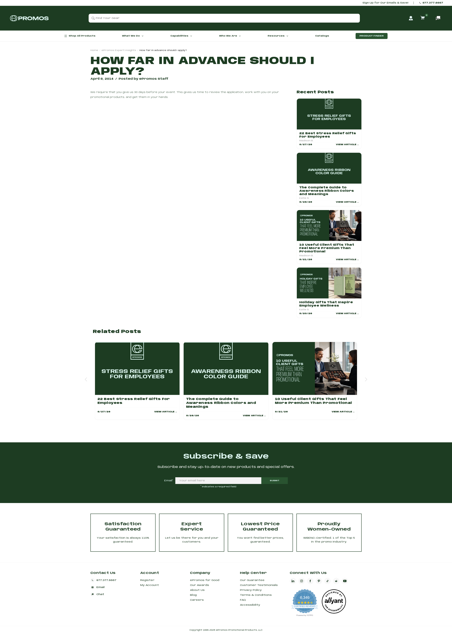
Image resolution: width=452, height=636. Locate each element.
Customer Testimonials (259, 585)
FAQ (243, 600)
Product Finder (371, 36)
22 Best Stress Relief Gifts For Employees (327, 135)
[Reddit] (336, 581)
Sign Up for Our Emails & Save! (385, 3)
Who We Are (228, 36)
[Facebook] (310, 581)
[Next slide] (366, 379)
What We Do (131, 36)
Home (94, 50)
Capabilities (179, 36)
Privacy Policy (251, 590)
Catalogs (322, 36)
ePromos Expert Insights (119, 50)
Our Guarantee (252, 580)
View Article (347, 144)
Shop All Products (82, 36)
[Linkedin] (293, 581)
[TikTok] (327, 581)
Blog (193, 595)
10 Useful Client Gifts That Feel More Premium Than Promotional (326, 248)
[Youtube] (345, 581)
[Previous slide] (86, 379)
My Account (149, 585)
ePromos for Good (204, 580)
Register (147, 580)
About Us (197, 590)
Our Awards (199, 585)
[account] (411, 18)
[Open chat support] (438, 18)
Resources (276, 36)
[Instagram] (301, 581)
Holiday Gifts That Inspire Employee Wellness (326, 304)
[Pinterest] (319, 581)
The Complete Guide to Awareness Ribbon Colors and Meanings (326, 191)
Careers (197, 600)
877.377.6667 (433, 3)
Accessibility (250, 605)
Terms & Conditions (256, 595)
